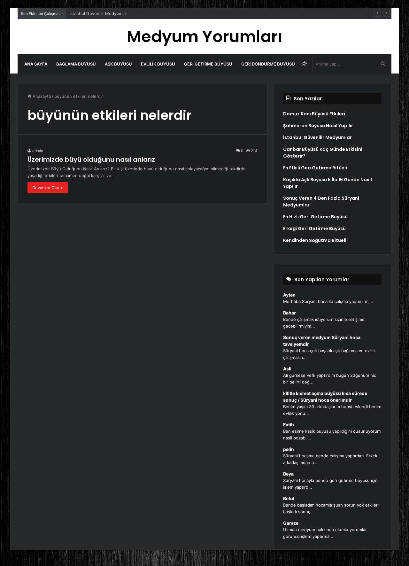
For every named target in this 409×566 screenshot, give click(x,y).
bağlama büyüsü (76, 63)
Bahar (289, 312)
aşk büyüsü (118, 63)
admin (37, 150)
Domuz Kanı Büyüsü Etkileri (314, 114)
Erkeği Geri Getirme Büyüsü (314, 228)
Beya (288, 474)
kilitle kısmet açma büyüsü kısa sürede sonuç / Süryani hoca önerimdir (325, 397)
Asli (287, 368)
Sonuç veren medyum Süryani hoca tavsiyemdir (321, 341)
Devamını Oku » (47, 187)
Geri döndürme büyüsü (268, 63)
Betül (288, 498)
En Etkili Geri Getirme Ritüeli (315, 168)
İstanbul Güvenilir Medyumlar (98, 13)
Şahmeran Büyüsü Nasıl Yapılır (318, 125)
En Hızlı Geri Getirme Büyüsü (315, 216)
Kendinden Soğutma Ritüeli (314, 240)
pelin (288, 449)
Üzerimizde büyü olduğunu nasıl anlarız (91, 159)
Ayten (289, 295)
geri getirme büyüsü (208, 63)
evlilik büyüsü (158, 63)
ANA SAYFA (35, 63)
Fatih (288, 424)
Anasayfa (41, 96)
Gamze (290, 523)
